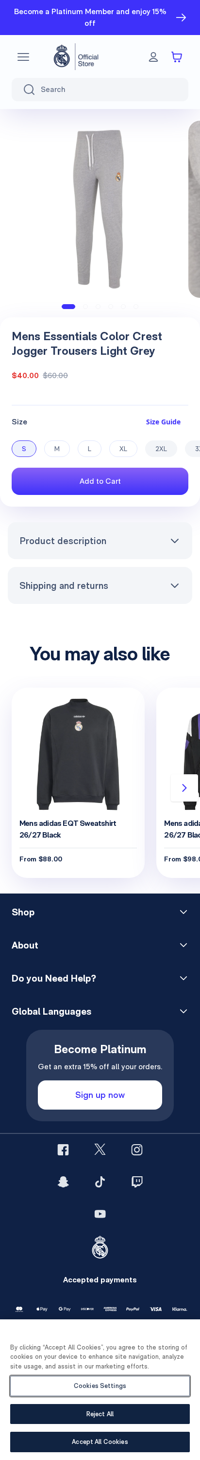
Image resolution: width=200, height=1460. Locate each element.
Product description (62, 541)
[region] (100, 1389)
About (25, 945)
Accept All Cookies (100, 1441)
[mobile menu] (23, 57)
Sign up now (100, 1095)
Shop (23, 912)
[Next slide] (184, 788)
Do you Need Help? (54, 978)
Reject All (100, 1414)
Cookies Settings (100, 1385)
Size (19, 421)
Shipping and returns (63, 585)
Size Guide (163, 421)
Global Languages (51, 1011)
